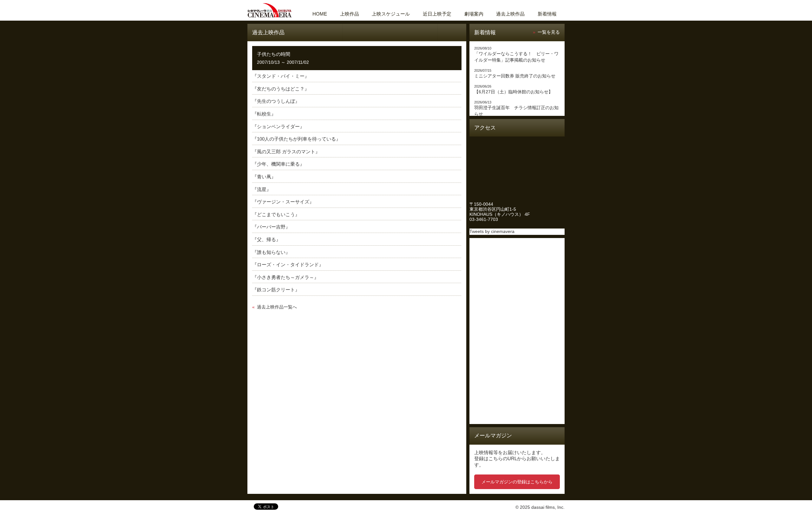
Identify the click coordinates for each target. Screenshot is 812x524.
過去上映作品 (510, 14)
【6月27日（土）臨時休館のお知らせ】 (513, 92)
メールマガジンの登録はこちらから (517, 481)
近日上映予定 (437, 14)
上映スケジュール (391, 14)
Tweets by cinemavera (491, 231)
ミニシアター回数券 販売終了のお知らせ (514, 76)
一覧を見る (549, 32)
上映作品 (349, 14)
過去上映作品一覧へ (277, 307)
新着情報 (547, 14)
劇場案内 (473, 14)
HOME (319, 14)
